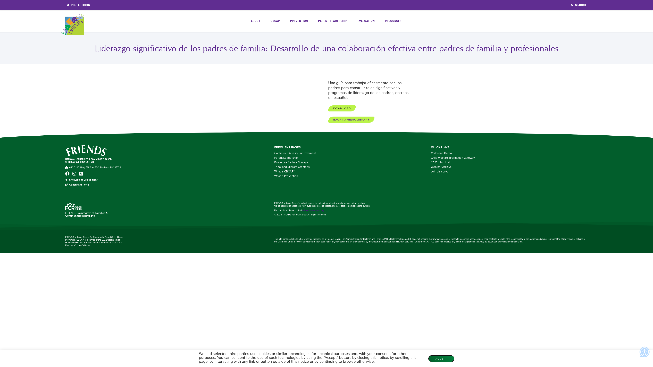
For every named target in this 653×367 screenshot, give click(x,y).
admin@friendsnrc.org (313, 210)
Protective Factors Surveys (291, 162)
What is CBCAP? (284, 171)
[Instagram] (74, 173)
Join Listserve (439, 171)
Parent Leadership (286, 158)
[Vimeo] (81, 173)
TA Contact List (440, 162)
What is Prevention (286, 176)
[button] (342, 108)
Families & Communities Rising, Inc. (86, 214)
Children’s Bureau (442, 153)
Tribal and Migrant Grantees (292, 167)
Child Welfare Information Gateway (453, 158)
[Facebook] (67, 173)
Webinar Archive (441, 167)
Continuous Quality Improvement (295, 153)
